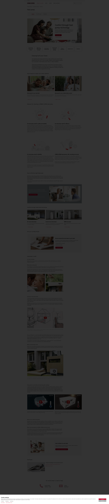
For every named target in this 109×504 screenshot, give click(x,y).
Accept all (102, 499)
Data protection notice (9, 502)
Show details (3, 502)
